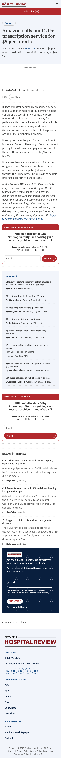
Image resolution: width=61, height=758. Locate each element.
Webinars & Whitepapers (18, 732)
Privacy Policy (23, 751)
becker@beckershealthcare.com (22, 663)
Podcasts (9, 738)
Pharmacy (8, 23)
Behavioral (10, 707)
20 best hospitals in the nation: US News (25, 296)
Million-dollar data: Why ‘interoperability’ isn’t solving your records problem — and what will (30, 237)
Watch (47, 258)
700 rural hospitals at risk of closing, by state (28, 377)
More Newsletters (16, 607)
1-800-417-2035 (12, 658)
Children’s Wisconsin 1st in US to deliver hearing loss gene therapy (29, 490)
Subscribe (28, 11)
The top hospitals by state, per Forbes (24, 307)
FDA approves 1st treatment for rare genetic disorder (27, 521)
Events (8, 726)
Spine (8, 690)
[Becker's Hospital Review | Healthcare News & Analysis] (14, 4)
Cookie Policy (36, 751)
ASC (7, 685)
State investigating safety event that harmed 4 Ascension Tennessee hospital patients (28, 283)
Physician (10, 713)
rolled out (30, 48)
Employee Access (39, 754)
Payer (7, 702)
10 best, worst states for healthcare (23, 319)
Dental (8, 696)
